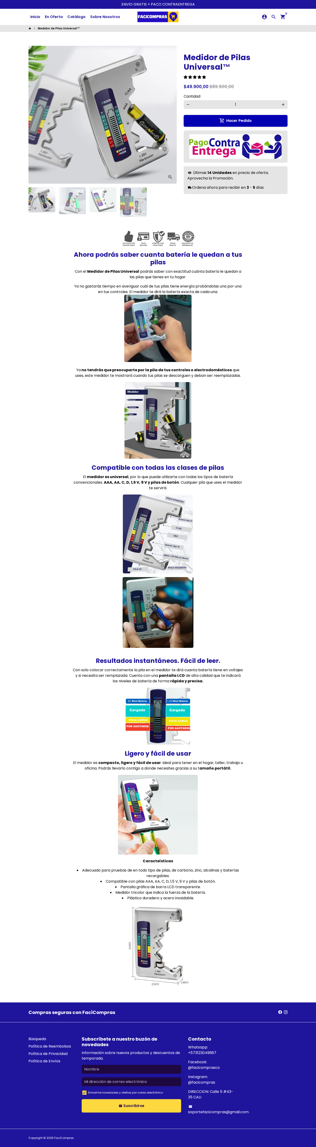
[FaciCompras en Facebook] (280, 1012)
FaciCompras (64, 1138)
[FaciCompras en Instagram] (286, 1012)
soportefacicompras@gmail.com (218, 1110)
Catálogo (76, 16)
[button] (195, 77)
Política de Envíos (44, 1061)
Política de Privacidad (48, 1053)
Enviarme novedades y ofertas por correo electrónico (125, 1092)
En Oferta (54, 16)
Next (170, 114)
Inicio (35, 16)
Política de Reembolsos (49, 1046)
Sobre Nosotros (105, 16)
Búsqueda (37, 1039)
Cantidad (192, 96)
